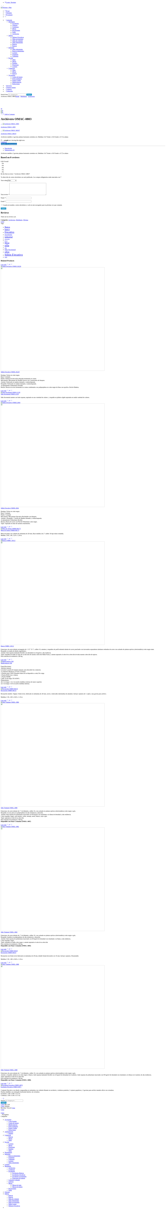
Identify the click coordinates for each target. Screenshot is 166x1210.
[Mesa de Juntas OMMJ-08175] (83, 529)
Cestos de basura (17, 77)
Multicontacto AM (6, 663)
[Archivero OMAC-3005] (1, 123)
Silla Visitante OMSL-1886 (9, 808)
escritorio (8, 235)
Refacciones (16, 84)
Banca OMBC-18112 (7, 646)
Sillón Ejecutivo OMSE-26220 (10, 372)
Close (2, 222)
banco (7, 229)
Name (3, 198)
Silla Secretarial (10, 250)
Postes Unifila (16, 80)
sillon (7, 252)
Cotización (9, 91)
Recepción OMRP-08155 (8, 690)
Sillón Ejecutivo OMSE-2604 (10, 508)
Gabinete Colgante (14, 1180)
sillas (6, 247)
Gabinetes (15, 56)
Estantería (15, 54)
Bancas (14, 46)
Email (3, 201)
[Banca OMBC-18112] (83, 592)
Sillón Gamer (12, 1204)
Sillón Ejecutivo (14, 254)
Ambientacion (9, 1132)
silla (7, 245)
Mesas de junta (16, 1185)
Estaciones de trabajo (18, 1178)
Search (29, 94)
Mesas (14, 29)
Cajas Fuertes (12, 1121)
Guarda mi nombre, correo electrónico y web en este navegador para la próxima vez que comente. (32, 205)
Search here (4, 94)
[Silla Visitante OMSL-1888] (83, 1016)
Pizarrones (15, 65)
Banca (7, 227)
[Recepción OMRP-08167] (83, 951)
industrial (9, 237)
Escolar (10, 58)
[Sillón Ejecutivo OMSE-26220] (83, 318)
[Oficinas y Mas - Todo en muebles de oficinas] (6, 7)
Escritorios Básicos (18, 1173)
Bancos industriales (18, 51)
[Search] (5, 17)
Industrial (11, 47)
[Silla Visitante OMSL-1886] (83, 754)
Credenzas (15, 27)
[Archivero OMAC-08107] (1, 130)
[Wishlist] (2, 114)
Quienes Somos (11, 87)
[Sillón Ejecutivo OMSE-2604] (83, 454)
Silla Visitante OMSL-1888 (9, 1070)
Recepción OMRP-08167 (8, 952)
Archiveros (15, 34)
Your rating (4, 180)
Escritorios (15, 23)
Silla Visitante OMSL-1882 (9, 932)
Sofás (14, 32)
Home (17, 96)
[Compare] (11, 264)
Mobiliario (11, 22)
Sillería (10, 35)
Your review (5, 194)
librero (6, 240)
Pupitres (14, 63)
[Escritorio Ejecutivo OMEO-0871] (83, 1085)
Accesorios (11, 75)
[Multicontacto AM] (83, 661)
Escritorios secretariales (19, 1176)
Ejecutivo (9, 232)
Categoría (9, 20)
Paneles (10, 1133)
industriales (7, 239)
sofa (6, 257)
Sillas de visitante (17, 41)
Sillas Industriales (17, 42)
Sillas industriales (17, 49)
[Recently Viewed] (3, 1099)
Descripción (8, 148)
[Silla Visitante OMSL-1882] (83, 878)
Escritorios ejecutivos (18, 1175)
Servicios (9, 86)
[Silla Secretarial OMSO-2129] (83, 392)
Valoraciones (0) (10, 150)
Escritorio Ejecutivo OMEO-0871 (11, 1087)
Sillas (14, 60)
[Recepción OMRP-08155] (83, 689)
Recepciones (16, 30)
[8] (2, 111)
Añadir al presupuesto (9, 144)
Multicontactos (16, 82)
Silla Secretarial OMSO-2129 (10, 394)
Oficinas (25, 220)
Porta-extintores (17, 79)
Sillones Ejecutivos (18, 37)
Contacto (9, 89)
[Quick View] (9, 264)
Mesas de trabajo (17, 1187)
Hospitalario (8, 1152)
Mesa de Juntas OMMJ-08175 (10, 530)
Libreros (14, 25)
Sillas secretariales (17, 39)
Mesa (7, 243)
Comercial (11, 68)
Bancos (14, 44)
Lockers (14, 53)
